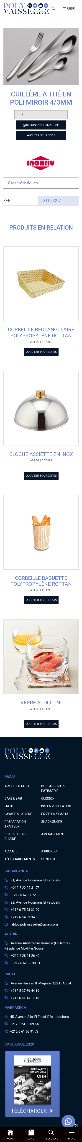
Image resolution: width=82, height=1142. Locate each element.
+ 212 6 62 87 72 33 (25, 895)
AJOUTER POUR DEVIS (41, 135)
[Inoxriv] (41, 169)
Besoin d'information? (42, 125)
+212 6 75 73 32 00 (25, 910)
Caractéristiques (23, 182)
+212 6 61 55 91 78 (24, 1031)
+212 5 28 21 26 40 (24, 956)
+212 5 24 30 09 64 (24, 1024)
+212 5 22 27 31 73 (24, 888)
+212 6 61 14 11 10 (25, 998)
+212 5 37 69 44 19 (25, 991)
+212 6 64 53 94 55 (25, 917)
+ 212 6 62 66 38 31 (25, 963)
